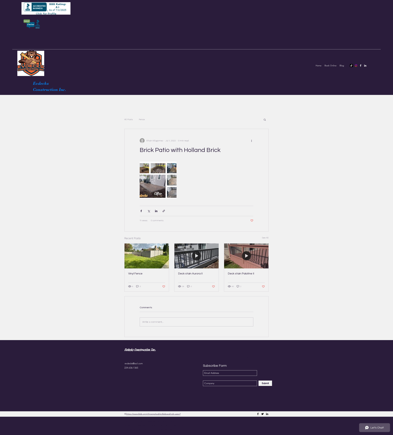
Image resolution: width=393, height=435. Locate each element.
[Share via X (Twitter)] (148, 211)
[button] (264, 119)
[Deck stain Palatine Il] (246, 255)
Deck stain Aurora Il (190, 273)
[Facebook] (360, 65)
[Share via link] (163, 211)
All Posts (128, 119)
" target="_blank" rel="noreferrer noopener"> (240, 354)
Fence (142, 119)
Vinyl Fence (135, 273)
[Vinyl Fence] (147, 255)
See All (265, 237)
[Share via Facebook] (141, 211)
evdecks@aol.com (134, 363)
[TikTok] (351, 65)
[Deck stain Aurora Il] (196, 255)
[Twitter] (262, 413)
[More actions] (251, 140)
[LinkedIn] (365, 65)
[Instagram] (356, 65)
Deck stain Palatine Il (241, 273)
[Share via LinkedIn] (156, 211)
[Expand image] (158, 180)
